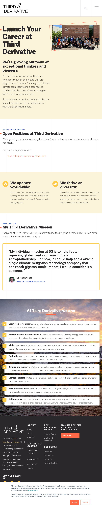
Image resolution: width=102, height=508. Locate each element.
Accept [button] (74, 502)
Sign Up (67, 435)
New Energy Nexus (10, 442)
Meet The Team (9, 224)
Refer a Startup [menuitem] (50, 463)
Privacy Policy (32, 490)
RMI (15, 438)
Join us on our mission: (13, 130)
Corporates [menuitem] (49, 455)
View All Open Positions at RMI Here (26, 156)
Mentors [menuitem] (48, 459)
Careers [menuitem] (30, 437)
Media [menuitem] (30, 468)
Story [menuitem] (29, 429)
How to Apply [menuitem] (50, 434)
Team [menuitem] (29, 433)
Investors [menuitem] (48, 451)
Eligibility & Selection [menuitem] (48, 439)
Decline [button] (85, 502)
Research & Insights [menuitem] (32, 452)
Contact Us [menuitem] (32, 464)
